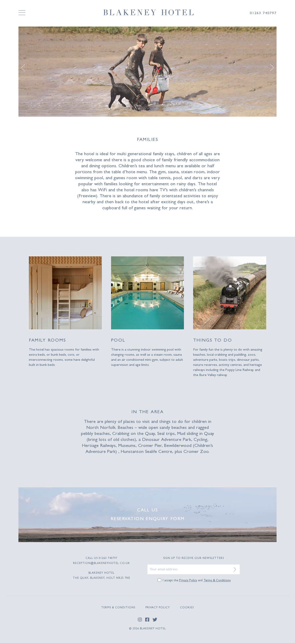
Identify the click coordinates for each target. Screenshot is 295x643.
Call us (147, 510)
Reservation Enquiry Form (148, 519)
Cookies (187, 608)
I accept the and (197, 580)
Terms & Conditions (217, 580)
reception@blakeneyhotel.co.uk (101, 563)
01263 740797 (108, 558)
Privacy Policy (188, 580)
